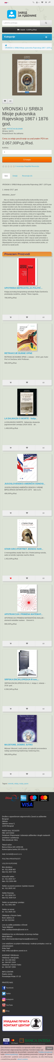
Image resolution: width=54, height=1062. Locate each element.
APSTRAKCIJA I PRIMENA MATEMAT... (23, 614)
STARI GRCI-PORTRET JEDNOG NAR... (23, 549)
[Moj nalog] (37, 2)
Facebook (9, 988)
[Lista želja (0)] (42, 2)
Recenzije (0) (27, 176)
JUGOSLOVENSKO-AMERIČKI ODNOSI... (24, 484)
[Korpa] (46, 2)
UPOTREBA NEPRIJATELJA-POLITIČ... (23, 288)
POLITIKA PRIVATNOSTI (11, 859)
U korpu (27, 159)
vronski (10, 784)
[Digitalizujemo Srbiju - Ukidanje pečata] (22, 1023)
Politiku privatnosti (45, 1052)
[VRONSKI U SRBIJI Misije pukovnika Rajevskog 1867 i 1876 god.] (27, 74)
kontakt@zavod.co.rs (14, 854)
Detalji (15, 176)
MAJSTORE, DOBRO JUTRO (18, 744)
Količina (5, 148)
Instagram (9, 999)
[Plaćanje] (50, 2)
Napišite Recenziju (32, 166)
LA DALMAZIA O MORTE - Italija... (20, 418)
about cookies (22, 1059)
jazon (26, 784)
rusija (21, 784)
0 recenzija (19, 166)
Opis (6, 176)
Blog (7, 1011)
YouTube (9, 1005)
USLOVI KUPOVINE (9, 863)
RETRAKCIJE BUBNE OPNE (18, 353)
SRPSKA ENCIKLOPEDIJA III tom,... (21, 679)
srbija (16, 784)
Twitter (8, 994)
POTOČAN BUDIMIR (15, 129)
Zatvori (49, 1048)
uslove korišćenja (11, 1055)
